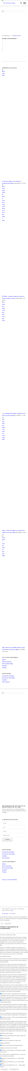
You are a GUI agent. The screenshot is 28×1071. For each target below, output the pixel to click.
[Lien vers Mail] (25, 912)
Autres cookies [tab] (3, 1052)
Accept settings (4, 1069)
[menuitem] (20, 3)
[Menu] (24, 3)
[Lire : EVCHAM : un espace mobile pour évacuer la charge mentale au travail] (3, 220)
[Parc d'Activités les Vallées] (11, 3)
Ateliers (4, 659)
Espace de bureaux (7, 661)
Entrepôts (4, 665)
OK (1, 923)
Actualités (4, 680)
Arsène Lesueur (17, 35)
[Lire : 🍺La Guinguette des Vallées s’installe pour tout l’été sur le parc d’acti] (3, 320)
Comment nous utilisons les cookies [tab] (8, 934)
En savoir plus (8, 923)
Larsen (12, 910)
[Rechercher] (20, 3)
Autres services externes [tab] (5, 1019)
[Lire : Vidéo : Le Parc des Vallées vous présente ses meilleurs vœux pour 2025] (3, 439)
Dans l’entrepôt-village (7, 663)
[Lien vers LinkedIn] (22, 912)
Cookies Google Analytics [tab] (5, 1002)
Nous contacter (6, 682)
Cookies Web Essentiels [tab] (5, 956)
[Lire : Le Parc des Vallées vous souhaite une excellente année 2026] (3, 75)
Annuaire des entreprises (8, 676)
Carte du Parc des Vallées (8, 678)
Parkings (4, 667)
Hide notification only (14, 1069)
